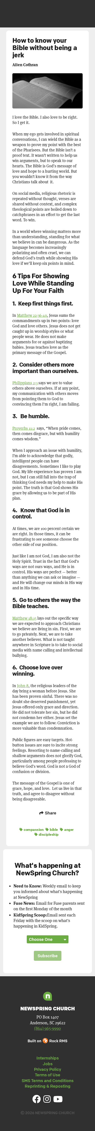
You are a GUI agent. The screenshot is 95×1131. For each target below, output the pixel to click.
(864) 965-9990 (47, 1028)
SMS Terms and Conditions (48, 1080)
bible (53, 829)
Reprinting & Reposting (47, 1086)
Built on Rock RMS (47, 1040)
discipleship (48, 834)
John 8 (22, 685)
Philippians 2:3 (25, 382)
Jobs (48, 1063)
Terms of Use (47, 1074)
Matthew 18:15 (24, 618)
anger (68, 829)
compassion (33, 829)
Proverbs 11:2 (23, 428)
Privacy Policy (47, 1069)
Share (50, 812)
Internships (47, 1058)
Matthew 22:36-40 (32, 315)
